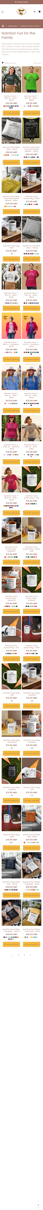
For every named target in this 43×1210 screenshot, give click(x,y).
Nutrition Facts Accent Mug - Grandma (11, 598)
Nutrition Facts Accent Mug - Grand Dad (31, 549)
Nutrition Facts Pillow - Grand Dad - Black (31, 930)
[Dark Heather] (14, 106)
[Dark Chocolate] (8, 505)
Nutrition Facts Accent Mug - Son (11, 647)
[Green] (11, 890)
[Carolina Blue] (28, 106)
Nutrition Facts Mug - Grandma (31, 741)
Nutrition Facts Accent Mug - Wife (31, 647)
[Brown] (9, 890)
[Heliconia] (30, 106)
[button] (2, 11)
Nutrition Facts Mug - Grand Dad (11, 741)
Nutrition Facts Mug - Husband (11, 788)
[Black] (12, 106)
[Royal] (17, 106)
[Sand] (24, 106)
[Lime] (34, 106)
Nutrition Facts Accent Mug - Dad (31, 497)
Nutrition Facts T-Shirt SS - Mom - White (31, 295)
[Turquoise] (17, 155)
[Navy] (10, 107)
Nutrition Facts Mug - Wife (11, 836)
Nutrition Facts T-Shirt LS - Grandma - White (31, 344)
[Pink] (33, 204)
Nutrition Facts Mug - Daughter (31, 694)
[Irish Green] (10, 106)
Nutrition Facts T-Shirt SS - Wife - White (11, 498)
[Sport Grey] (38, 106)
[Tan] (16, 155)
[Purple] (12, 107)
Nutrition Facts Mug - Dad (11, 694)
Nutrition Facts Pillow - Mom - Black (11, 148)
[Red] (4, 106)
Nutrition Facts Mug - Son (31, 788)
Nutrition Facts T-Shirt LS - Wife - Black (11, 395)
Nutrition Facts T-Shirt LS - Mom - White (11, 98)
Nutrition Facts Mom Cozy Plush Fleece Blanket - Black (11, 198)
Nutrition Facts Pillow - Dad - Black (31, 836)
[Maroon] (16, 106)
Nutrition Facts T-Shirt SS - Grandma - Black (11, 447)
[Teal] (38, 890)
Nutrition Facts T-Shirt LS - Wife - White (31, 395)
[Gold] (4, 155)
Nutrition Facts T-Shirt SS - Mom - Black (31, 98)
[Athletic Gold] (7, 206)
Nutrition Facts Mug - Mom (11, 247)
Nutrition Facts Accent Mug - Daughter (11, 549)
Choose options (11, 113)
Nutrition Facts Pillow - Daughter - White (11, 930)
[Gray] (14, 155)
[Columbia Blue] (12, 155)
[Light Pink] (32, 106)
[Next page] (30, 954)
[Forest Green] (8, 106)
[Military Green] (38, 303)
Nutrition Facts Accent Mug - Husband (32, 598)
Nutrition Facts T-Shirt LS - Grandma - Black (11, 344)
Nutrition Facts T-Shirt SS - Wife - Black (31, 447)
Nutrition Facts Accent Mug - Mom (31, 197)
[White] (26, 106)
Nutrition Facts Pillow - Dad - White (11, 883)
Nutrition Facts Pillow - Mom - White (31, 247)
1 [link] (12, 955)
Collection (12, 26)
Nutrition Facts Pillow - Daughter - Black (31, 883)
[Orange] (6, 106)
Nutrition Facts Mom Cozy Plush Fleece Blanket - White (31, 149)
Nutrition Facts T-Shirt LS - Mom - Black (11, 295)
